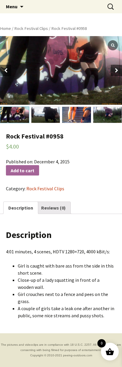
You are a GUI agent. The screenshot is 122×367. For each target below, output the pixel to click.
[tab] (20, 208)
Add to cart (22, 170)
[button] (116, 70)
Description (20, 208)
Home (5, 28)
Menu (11, 6)
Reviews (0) (53, 208)
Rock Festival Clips (31, 28)
